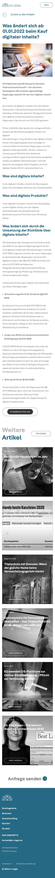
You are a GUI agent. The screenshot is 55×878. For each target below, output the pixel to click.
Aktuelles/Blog (9, 818)
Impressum (7, 863)
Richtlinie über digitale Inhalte (38, 139)
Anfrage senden (24, 778)
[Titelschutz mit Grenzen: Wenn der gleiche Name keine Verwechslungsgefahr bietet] (27, 579)
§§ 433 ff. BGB (29, 260)
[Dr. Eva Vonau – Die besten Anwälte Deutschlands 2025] (27, 740)
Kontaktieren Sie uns (20, 412)
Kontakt (6, 828)
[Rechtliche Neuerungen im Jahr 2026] (27, 472)
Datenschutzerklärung (25, 863)
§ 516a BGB (28, 379)
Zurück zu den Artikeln (23, 14)
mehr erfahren (15, 492)
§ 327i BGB (15, 264)
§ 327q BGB (25, 338)
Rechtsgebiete (9, 808)
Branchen (6, 813)
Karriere (6, 823)
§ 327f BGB (34, 305)
